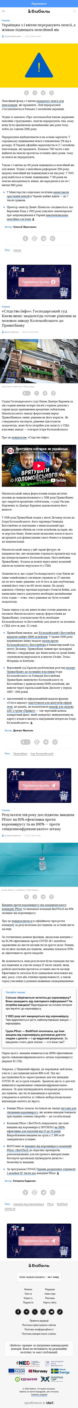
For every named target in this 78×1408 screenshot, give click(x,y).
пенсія (17, 250)
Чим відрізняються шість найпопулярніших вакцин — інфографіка (39, 1020)
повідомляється (22, 921)
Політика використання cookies (39, 1333)
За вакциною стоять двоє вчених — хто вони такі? (36, 1037)
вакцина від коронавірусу (28, 1204)
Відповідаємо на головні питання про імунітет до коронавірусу (39, 1003)
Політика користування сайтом (39, 1325)
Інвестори (50, 1293)
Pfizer (50, 1204)
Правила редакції (39, 1320)
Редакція (50, 1289)
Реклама (50, 1298)
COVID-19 (10, 1209)
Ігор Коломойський (42, 753)
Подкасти (28, 1302)
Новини (28, 1289)
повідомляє (19, 437)
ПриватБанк (20, 753)
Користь (28, 1298)
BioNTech (62, 1204)
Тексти (28, 1293)
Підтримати (39, 3)
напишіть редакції (39, 1394)
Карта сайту (50, 1302)
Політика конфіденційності (39, 1329)
